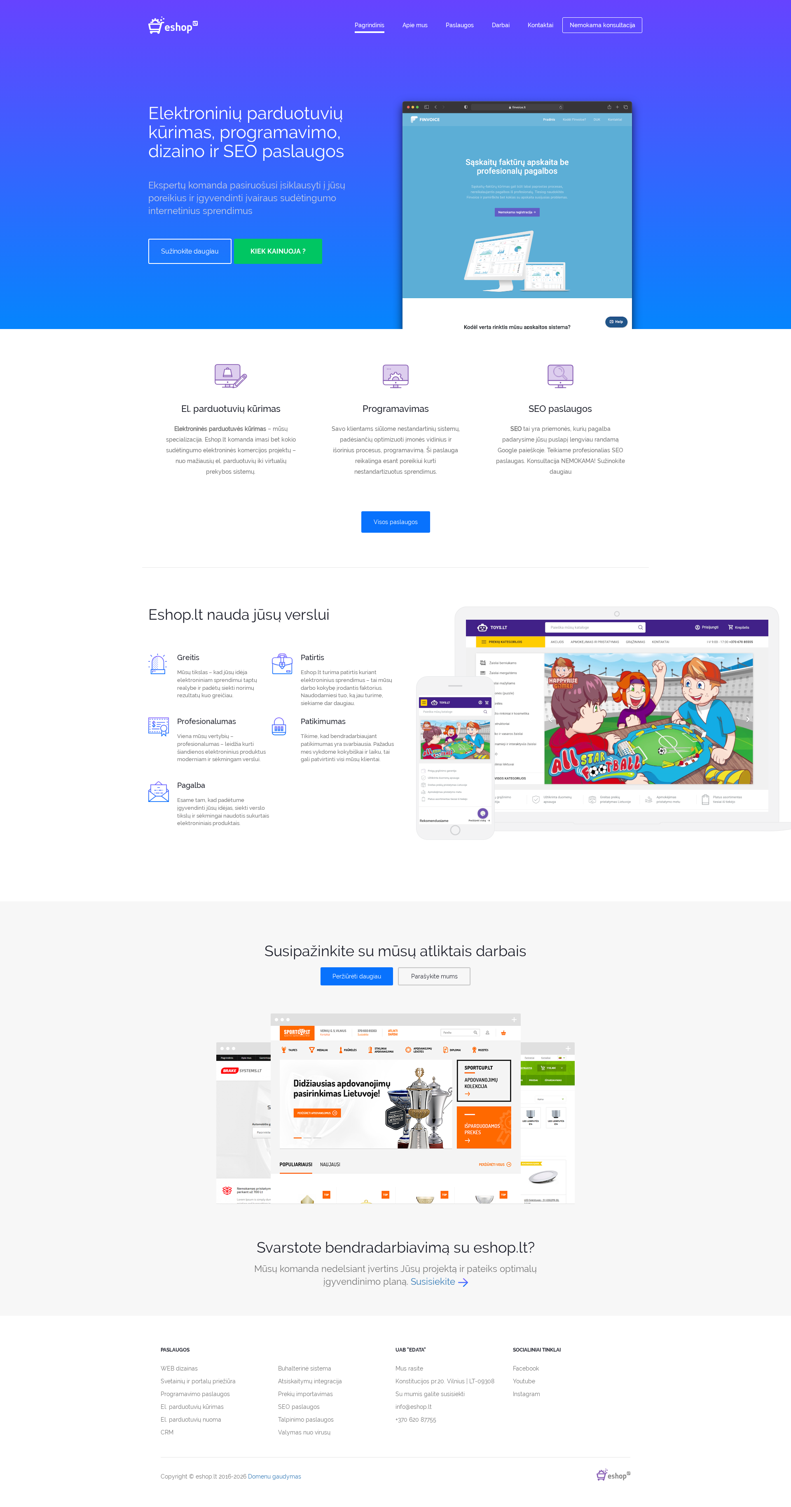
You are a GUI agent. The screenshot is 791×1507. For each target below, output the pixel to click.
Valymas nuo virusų (304, 1432)
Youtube (524, 1381)
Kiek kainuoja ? (278, 251)
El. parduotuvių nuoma (191, 1419)
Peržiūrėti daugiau (356, 976)
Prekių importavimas (305, 1394)
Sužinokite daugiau (190, 251)
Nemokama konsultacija (602, 25)
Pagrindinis (369, 25)
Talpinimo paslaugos (306, 1419)
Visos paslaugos (396, 522)
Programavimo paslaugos (195, 1394)
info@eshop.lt (414, 1407)
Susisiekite (433, 1281)
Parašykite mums (434, 976)
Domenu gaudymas (274, 1476)
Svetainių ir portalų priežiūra (198, 1381)
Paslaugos (460, 25)
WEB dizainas (179, 1368)
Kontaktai (540, 25)
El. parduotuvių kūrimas (192, 1407)
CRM (167, 1432)
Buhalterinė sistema (304, 1368)
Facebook (526, 1368)
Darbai (501, 25)
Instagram (526, 1394)
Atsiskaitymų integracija (310, 1381)
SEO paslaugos (299, 1407)
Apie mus (415, 25)
